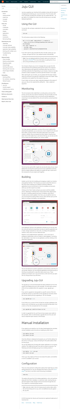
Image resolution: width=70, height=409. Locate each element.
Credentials (5, 27)
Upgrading (5, 43)
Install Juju (5, 17)
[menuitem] (7, 1)
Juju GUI (5, 85)
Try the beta (46, 1)
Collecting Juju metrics (8, 89)
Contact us (4, 96)
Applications (6, 33)
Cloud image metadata (8, 70)
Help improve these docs (8, 99)
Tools (4, 72)
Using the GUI (64, 8)
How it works (14, 1)
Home (4, 13)
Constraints (5, 37)
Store (7, 1)
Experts (26, 1)
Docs (39, 1)
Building (62, 12)
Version (3, 6)
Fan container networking (9, 79)
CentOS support (6, 87)
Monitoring (63, 10)
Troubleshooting (7, 53)
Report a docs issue (6, 101)
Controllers (5, 29)
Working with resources (8, 68)
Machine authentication (8, 61)
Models (4, 31)
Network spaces (6, 81)
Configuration (64, 18)
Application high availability (9, 49)
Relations (5, 35)
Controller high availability (9, 47)
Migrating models (7, 63)
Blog (34, 402)
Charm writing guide (7, 91)
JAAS (20, 1)
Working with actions (8, 67)
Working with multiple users (9, 51)
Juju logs (5, 54)
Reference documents (7, 94)
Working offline (6, 77)
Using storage (6, 65)
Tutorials (5, 21)
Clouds (4, 25)
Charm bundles (6, 59)
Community (33, 1)
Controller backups (7, 45)
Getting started (6, 15)
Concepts (5, 19)
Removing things (7, 39)
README (31, 60)
